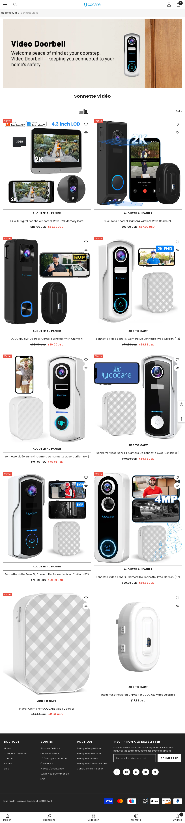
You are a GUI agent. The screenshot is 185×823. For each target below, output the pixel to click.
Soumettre (169, 758)
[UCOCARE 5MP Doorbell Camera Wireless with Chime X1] (47, 281)
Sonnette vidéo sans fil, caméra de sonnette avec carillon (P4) (47, 456)
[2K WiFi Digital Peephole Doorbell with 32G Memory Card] (47, 163)
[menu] (5, 4)
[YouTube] (145, 772)
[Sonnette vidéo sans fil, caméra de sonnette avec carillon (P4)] (47, 399)
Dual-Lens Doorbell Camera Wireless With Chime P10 (138, 221)
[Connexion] (169, 5)
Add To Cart (138, 331)
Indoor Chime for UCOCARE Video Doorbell (47, 708)
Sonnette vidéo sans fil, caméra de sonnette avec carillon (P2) (47, 574)
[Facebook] (116, 772)
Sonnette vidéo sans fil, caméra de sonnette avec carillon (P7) (138, 577)
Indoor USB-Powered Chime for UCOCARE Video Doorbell (138, 695)
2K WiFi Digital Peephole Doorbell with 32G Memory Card (46, 221)
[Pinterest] (136, 772)
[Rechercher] (15, 4)
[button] (81, 111)
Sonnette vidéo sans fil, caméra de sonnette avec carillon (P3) (138, 339)
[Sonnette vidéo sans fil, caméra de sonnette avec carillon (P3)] (138, 281)
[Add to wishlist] (86, 124)
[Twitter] (155, 772)
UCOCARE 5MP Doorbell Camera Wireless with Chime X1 (47, 339)
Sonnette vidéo (29, 12)
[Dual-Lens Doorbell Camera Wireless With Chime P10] (138, 163)
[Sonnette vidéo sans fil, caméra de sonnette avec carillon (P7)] (138, 517)
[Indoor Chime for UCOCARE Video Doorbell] (47, 644)
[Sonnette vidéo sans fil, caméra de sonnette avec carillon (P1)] (138, 397)
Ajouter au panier (47, 213)
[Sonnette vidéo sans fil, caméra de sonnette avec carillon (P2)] (47, 516)
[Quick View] (86, 132)
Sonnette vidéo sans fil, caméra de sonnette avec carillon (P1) (138, 453)
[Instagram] (126, 772)
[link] (49, 817)
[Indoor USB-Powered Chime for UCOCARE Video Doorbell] (138, 637)
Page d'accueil (8, 12)
